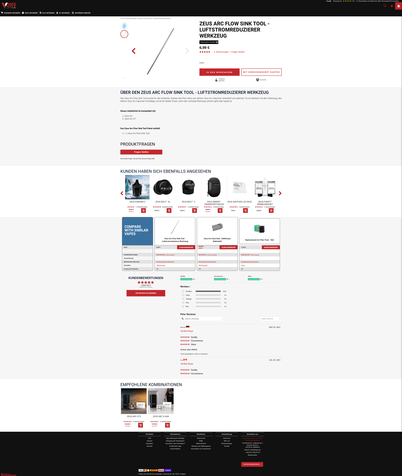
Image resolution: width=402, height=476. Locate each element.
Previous (123, 194)
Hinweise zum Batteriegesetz (201, 446)
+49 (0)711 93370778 (252, 452)
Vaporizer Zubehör (82, 13)
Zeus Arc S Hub (161, 416)
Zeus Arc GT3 (134, 416)
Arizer (243, 265)
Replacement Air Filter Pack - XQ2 (259, 240)
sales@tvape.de (255, 450)
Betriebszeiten (252, 455)
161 (165, 421)
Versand (149, 441)
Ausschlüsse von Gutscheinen (201, 449)
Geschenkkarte (175, 449)
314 (138, 421)
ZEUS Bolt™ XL (163, 201)
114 (193, 207)
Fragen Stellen (238, 52)
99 (141, 207)
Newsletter (149, 443)
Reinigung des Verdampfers (175, 441)
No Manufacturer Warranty (165, 262)
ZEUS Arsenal (160, 265)
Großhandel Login (175, 446)
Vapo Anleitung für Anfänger (175, 438)
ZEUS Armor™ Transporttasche (214, 203)
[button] (391, 6)
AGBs (201, 441)
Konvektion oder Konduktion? (175, 443)
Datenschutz (201, 438)
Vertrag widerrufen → (252, 464)
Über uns (227, 441)
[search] (385, 6)
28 (167, 207)
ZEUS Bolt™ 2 (188, 201)
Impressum (227, 438)
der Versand (383, 1)
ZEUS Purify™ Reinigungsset (265, 203)
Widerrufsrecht (201, 443)
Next (280, 194)
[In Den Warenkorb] (143, 210)
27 (269, 207)
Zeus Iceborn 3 (137, 201)
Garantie (149, 446)
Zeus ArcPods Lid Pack (239, 201)
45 (218, 207)
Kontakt (226, 446)
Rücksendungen (226, 443)
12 (244, 207)
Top (396, 466)
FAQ (149, 438)
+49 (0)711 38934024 (252, 447)
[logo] (8, 5)
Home (122, 18)
